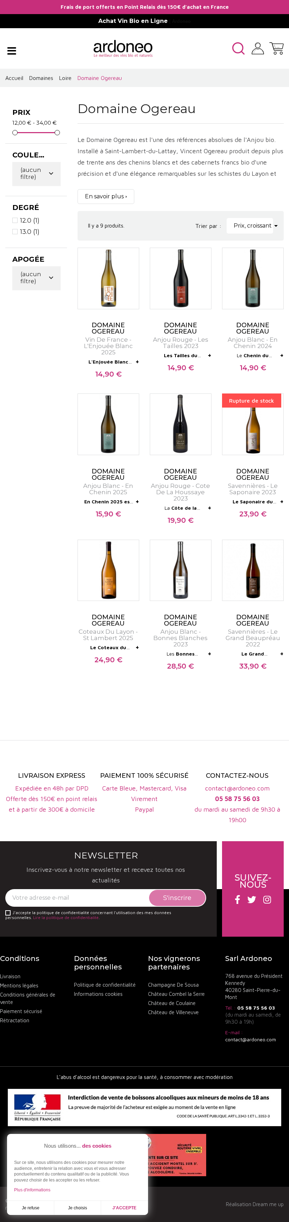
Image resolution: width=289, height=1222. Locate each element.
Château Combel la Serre (176, 994)
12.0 (29, 220)
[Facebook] (237, 899)
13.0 (29, 231)
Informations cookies (98, 994)
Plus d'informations (32, 1189)
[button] (238, 48)
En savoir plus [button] (104, 196)
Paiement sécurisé (21, 1011)
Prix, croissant (253, 226)
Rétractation (14, 1020)
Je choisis (77, 1207)
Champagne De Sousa (173, 985)
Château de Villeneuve (173, 1012)
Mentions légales (19, 985)
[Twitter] (251, 899)
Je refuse (30, 1207)
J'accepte (124, 1207)
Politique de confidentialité (105, 985)
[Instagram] (267, 899)
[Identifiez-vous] (258, 47)
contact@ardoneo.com (250, 1039)
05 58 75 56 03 (256, 1008)
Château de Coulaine (172, 1003)
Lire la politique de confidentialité (66, 917)
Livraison (10, 976)
